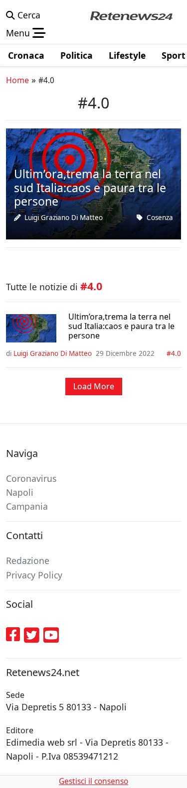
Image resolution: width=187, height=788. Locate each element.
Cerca (27, 15)
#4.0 (174, 353)
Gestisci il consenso (93, 781)
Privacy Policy (34, 575)
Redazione (27, 560)
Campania (27, 506)
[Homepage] (131, 15)
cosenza (160, 217)
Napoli (19, 492)
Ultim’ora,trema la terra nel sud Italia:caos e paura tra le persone (121, 326)
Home (17, 80)
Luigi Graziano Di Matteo (63, 217)
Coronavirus (31, 478)
